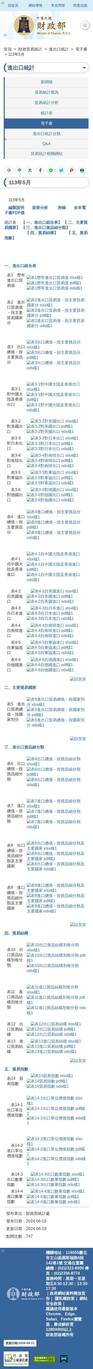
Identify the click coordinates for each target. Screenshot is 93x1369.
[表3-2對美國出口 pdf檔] (50, 426)
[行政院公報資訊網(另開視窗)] (16, 1359)
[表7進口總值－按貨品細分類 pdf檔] (56, 814)
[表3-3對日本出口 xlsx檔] (54, 438)
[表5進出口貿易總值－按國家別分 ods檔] (56, 722)
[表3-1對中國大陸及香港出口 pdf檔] (56, 397)
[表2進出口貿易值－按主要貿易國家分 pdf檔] (56, 313)
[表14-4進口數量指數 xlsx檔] (58, 1191)
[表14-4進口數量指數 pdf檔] (53, 1196)
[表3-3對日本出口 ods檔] (50, 448)
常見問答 (58, 5)
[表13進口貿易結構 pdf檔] (51, 1046)
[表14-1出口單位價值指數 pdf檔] (56, 1110)
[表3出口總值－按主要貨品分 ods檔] (56, 365)
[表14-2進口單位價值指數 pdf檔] (56, 1151)
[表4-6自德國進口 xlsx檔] (54, 659)
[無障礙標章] (44, 1359)
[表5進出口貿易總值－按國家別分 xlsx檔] (56, 702)
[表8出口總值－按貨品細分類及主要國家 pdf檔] (56, 856)
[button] (85, 25)
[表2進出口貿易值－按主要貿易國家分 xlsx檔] (56, 302)
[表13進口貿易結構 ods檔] (52, 1051)
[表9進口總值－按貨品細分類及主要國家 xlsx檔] (56, 888)
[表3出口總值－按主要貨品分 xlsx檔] (56, 344)
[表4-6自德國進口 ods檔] (50, 670)
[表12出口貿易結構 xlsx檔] (56, 1024)
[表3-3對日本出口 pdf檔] (50, 443)
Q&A (46, 144)
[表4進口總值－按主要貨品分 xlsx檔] (56, 514)
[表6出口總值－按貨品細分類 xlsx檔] (56, 761)
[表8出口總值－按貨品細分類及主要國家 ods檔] (56, 866)
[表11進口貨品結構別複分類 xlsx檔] (56, 989)
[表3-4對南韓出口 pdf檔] (50, 460)
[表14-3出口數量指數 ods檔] (53, 1185)
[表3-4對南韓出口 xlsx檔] (54, 455)
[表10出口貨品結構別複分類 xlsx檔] (56, 947)
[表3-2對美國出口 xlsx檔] (54, 421)
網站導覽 (35, 5)
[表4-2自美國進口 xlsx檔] (54, 591)
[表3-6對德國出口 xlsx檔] (54, 490)
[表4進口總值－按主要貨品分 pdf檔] (56, 525)
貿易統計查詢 (47, 92)
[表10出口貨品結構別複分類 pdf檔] (56, 958)
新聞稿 (47, 82)
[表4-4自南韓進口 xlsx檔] (54, 625)
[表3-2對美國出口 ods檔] (50, 431)
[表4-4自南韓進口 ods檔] (50, 636)
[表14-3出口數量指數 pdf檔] (53, 1179)
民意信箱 (80, 5)
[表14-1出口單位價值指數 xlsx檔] (56, 1101)
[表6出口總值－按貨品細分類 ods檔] (56, 782)
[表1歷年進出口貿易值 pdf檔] (54, 283)
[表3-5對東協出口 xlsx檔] (54, 472)
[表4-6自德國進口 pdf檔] (50, 665)
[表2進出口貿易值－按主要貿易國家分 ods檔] (56, 323)
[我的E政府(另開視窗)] (63, 1359)
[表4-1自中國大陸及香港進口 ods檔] (56, 577)
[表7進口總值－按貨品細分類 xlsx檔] (56, 803)
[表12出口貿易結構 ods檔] (52, 1034)
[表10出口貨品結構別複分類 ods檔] (56, 968)
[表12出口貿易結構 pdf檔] (51, 1029)
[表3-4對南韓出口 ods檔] (50, 466)
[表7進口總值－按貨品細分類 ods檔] (56, 824)
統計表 (47, 113)
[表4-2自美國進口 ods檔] (50, 601)
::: (2, 3)
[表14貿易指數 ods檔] (48, 1086)
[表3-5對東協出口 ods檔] (50, 483)
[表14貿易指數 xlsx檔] (52, 1076)
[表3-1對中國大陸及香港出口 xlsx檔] (56, 387)
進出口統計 (59, 49)
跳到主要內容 (13, 3)
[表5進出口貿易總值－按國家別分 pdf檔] (56, 712)
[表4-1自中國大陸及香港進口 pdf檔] (56, 567)
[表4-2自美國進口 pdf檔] (50, 596)
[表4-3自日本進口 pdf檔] (50, 613)
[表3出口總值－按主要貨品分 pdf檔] (56, 355)
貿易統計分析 (47, 103)
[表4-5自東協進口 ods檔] (50, 653)
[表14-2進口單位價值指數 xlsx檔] (56, 1141)
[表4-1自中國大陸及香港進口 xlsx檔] (56, 557)
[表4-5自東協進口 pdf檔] (50, 647)
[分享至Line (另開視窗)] (51, 170)
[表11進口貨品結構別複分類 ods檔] (56, 1010)
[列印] (82, 170)
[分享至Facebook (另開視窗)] (40, 170)
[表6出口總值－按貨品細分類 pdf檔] (56, 772)
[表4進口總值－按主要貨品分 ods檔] (56, 535)
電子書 (81, 49)
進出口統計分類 (47, 134)
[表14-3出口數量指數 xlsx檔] (58, 1174)
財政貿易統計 (30, 49)
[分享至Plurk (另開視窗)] (71, 170)
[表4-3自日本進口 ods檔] (50, 618)
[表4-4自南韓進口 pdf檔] (50, 630)
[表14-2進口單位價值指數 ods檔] (56, 1161)
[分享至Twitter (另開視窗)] (61, 170)
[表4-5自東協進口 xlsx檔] (54, 642)
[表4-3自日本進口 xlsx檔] (54, 608)
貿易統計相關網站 (46, 154)
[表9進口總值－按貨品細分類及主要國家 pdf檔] (56, 898)
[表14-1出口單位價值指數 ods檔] (56, 1120)
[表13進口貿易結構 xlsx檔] (56, 1041)
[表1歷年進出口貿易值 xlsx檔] (55, 277)
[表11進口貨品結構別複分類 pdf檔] (56, 1000)
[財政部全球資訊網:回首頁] (42, 25)
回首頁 (13, 5)
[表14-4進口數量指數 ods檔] (53, 1202)
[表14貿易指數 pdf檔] (47, 1081)
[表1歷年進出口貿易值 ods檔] (54, 288)
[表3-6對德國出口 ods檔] (50, 500)
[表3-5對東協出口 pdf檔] (50, 477)
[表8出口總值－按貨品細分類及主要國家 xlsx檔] (56, 846)
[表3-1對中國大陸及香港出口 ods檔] (56, 407)
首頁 (8, 49)
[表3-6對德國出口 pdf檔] (50, 495)
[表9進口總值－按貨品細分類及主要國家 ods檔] (56, 908)
